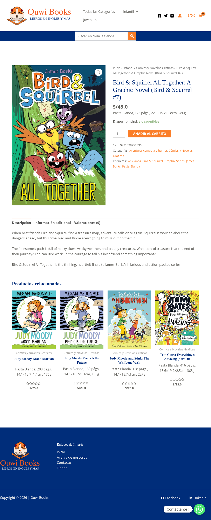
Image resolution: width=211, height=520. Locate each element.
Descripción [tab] (21, 222)
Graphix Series (174, 161)
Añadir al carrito (149, 133)
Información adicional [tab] (52, 222)
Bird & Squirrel (152, 161)
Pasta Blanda (131, 166)
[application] (136, 11)
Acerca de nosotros (72, 457)
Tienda (62, 468)
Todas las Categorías (99, 11)
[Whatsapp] (199, 509)
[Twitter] (166, 16)
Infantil (128, 11)
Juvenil (88, 20)
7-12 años (134, 161)
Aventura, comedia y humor (148, 150)
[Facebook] (160, 16)
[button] (98, 72)
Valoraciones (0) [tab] (87, 222)
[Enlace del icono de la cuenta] (180, 16)
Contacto (64, 462)
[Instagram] (172, 16)
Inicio (117, 68)
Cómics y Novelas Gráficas (154, 68)
